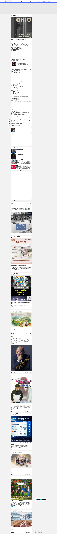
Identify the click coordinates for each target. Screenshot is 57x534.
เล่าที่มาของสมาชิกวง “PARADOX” (17, 500)
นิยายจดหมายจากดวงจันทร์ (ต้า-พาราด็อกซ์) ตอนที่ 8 (20, 528)
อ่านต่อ (12, 210)
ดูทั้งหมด (21, 170)
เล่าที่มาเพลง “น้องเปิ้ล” (15, 403)
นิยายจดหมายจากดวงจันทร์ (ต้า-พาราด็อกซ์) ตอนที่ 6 (20, 469)
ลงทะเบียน (48, 1)
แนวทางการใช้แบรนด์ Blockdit (38, 532)
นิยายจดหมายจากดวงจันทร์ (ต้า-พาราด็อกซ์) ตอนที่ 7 (20, 328)
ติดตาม (17, 15)
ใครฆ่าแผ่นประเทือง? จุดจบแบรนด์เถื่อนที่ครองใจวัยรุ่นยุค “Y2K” (20, 303)
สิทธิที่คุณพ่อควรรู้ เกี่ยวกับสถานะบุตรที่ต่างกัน (18, 265)
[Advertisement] (28, 8)
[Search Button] (5, 1)
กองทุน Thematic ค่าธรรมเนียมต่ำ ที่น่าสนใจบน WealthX (21, 442)
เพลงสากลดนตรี (18, 125)
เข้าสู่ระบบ (43, 1)
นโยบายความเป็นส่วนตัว (37, 531)
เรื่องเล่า (13, 125)
